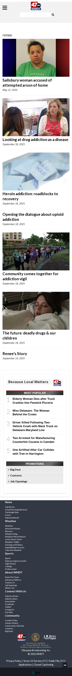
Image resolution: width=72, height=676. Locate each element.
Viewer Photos (11, 623)
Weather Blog (11, 534)
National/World (12, 517)
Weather (9, 526)
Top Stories (10, 507)
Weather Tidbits (12, 542)
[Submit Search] (52, 14)
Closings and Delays (14, 544)
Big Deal (15, 469)
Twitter (8, 607)
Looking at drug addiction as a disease (35, 139)
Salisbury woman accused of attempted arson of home (27, 82)
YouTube (9, 612)
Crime (8, 515)
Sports (8, 558)
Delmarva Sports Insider (15, 561)
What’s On (10, 588)
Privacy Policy (13, 660)
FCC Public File (51, 660)
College (8, 566)
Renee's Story (15, 353)
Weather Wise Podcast (15, 536)
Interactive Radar (12, 528)
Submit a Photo (11, 596)
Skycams (9, 531)
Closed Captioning (43, 664)
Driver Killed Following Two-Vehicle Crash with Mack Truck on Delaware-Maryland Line (35, 426)
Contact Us (10, 582)
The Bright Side (12, 512)
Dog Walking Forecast (14, 547)
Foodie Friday (11, 620)
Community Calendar (14, 626)
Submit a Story (11, 598)
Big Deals (9, 631)
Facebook (9, 604)
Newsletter (10, 601)
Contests (16, 475)
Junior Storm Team (13, 539)
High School (10, 563)
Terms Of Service (32, 660)
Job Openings (18, 481)
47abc (36, 6)
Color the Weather (13, 550)
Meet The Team (12, 577)
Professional (10, 569)
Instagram (9, 609)
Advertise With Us (13, 580)
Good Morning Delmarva (16, 509)
